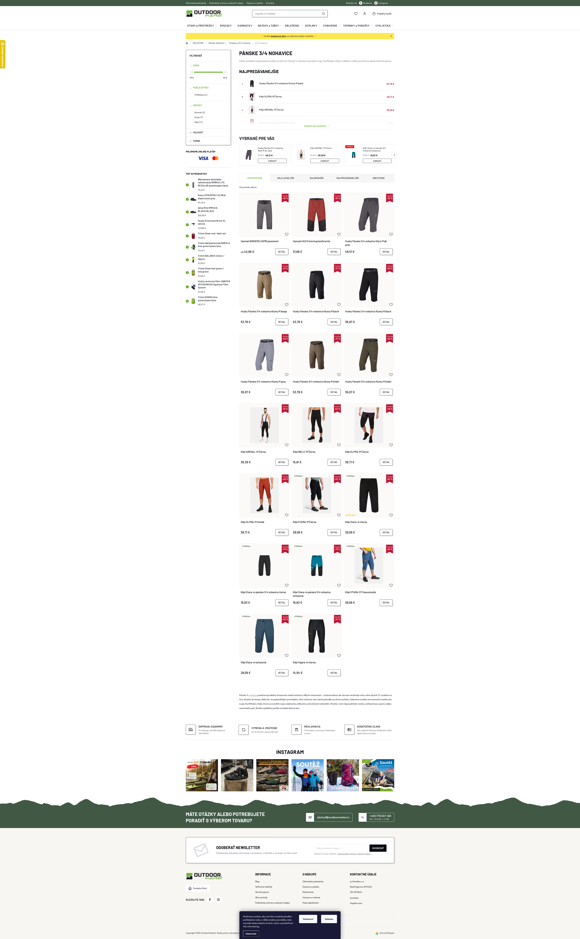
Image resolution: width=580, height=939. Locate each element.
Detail (281, 251)
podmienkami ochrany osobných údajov (354, 853)
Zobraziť (272, 161)
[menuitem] (202, 25)
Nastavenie (251, 933)
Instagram (383, 3)
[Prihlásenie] (364, 13)
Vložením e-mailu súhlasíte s (342, 853)
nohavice (253, 695)
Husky (198, 117)
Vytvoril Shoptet (386, 932)
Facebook (367, 3)
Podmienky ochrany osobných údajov (226, 3)
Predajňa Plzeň (200, 888)
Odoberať (378, 848)
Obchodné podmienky (196, 3)
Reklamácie (308, 892)
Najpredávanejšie (348, 177)
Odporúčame (254, 177)
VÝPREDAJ (200, 94)
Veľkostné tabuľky (263, 886)
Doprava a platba (255, 3)
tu (258, 926)
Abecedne (379, 177)
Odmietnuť (308, 919)
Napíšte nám (356, 903)
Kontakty (270, 3)
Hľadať (323, 13)
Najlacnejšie (285, 177)
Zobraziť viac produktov (315, 125)
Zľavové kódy (261, 897)
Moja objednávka (311, 902)
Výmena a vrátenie (311, 897)
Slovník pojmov (262, 892)
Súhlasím (329, 919)
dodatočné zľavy (278, 36)
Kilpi (198, 122)
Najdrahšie (317, 177)
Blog (257, 881)
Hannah (199, 112)
